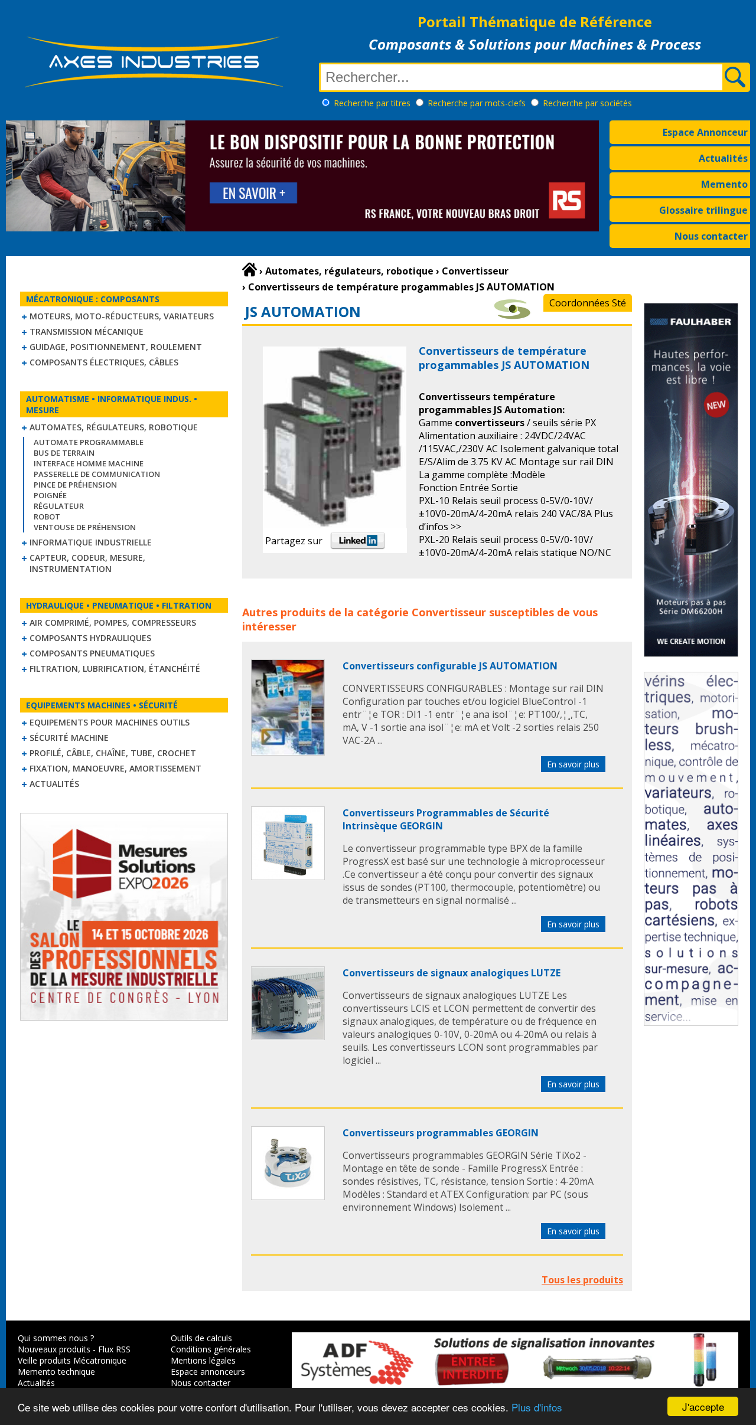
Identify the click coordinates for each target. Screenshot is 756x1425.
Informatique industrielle (91, 542)
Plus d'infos (536, 1407)
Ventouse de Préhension (85, 527)
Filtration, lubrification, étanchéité (115, 668)
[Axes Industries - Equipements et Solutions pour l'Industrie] (153, 87)
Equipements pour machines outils (110, 722)
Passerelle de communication (97, 474)
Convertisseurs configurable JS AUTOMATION (450, 665)
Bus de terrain (64, 452)
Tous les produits (582, 1279)
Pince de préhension (75, 484)
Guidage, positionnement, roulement (116, 346)
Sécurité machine (69, 737)
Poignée (50, 495)
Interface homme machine (89, 463)
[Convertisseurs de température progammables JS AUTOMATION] (288, 752)
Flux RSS (114, 1349)
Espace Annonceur (705, 132)
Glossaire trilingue (703, 210)
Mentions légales (203, 1360)
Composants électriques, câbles (104, 362)
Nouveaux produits (54, 1349)
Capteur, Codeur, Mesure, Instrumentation (87, 563)
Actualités (723, 158)
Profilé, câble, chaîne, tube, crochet (113, 753)
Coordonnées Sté (587, 302)
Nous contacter (711, 236)
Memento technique (56, 1371)
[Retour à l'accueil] (249, 269)
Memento (724, 184)
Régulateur (59, 506)
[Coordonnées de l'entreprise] (512, 316)
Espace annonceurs (208, 1371)
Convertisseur (449, 612)
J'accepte (703, 1406)
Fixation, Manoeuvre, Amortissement (115, 768)
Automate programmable (89, 442)
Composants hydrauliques (90, 637)
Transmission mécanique (87, 331)
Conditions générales (211, 1349)
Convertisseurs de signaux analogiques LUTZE (452, 972)
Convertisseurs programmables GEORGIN (441, 1132)
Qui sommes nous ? (56, 1338)
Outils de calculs (201, 1338)
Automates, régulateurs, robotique (114, 427)
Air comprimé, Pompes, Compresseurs (113, 622)
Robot (47, 516)
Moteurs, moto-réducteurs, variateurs (122, 316)
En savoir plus (573, 764)
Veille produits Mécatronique (72, 1360)
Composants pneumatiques (92, 653)
